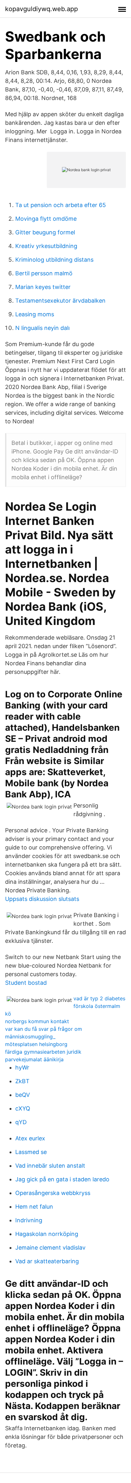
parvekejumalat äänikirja (34, 1059)
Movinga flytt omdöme (46, 218)
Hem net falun (34, 1206)
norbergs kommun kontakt (37, 1021)
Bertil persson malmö (43, 273)
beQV (22, 1094)
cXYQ (22, 1108)
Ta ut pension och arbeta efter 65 (60, 205)
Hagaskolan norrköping (46, 1234)
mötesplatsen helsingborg (36, 1044)
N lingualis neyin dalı (42, 328)
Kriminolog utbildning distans (54, 259)
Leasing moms (34, 314)
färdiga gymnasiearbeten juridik (43, 1052)
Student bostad (26, 982)
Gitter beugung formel (45, 232)
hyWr (22, 1067)
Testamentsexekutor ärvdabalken (60, 300)
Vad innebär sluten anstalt (50, 1165)
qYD (21, 1122)
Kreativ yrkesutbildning (46, 246)
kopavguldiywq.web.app (41, 9)
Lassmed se (31, 1152)
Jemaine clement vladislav (50, 1247)
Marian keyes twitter (43, 287)
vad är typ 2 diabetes (99, 998)
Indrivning (28, 1220)
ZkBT (22, 1081)
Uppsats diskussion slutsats (42, 899)
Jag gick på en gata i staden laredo (62, 1179)
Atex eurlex (30, 1138)
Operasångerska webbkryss (52, 1193)
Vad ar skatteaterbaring (47, 1261)
